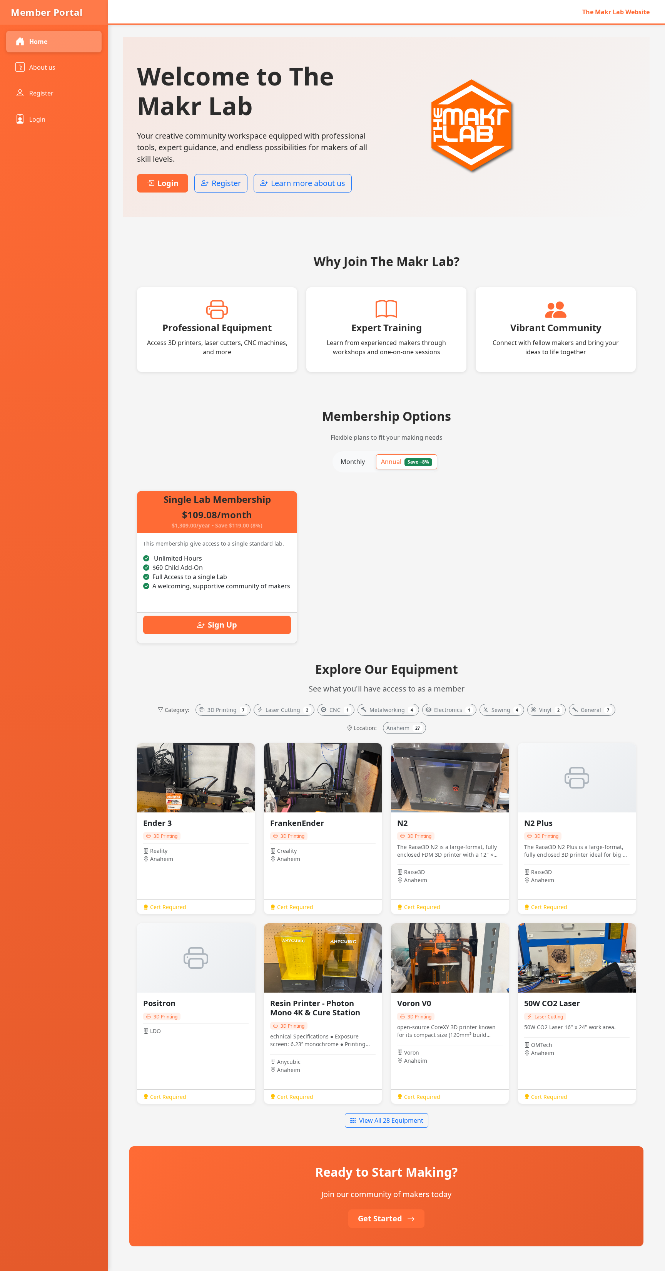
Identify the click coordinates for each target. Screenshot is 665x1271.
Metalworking (391, 709)
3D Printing (226, 709)
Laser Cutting (287, 709)
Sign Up (222, 625)
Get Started (381, 1218)
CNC (339, 709)
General (595, 709)
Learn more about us (308, 183)
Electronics (452, 709)
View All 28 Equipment (391, 1120)
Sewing (504, 709)
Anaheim (403, 728)
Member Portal (47, 12)
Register (41, 93)
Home (38, 41)
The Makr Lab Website (616, 12)
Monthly (353, 461)
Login (37, 119)
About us (42, 67)
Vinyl (549, 709)
